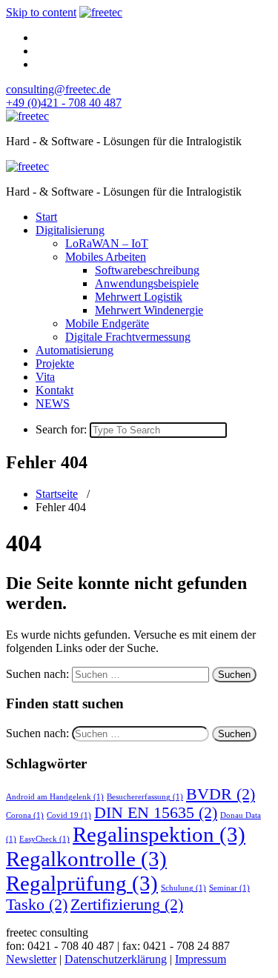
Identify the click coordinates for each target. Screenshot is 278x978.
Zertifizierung (126, 905)
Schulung (183, 888)
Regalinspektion (159, 834)
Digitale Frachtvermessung (128, 336)
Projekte (55, 363)
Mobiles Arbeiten (105, 256)
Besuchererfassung (145, 797)
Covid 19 (69, 815)
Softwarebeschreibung (147, 270)
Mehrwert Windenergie (149, 310)
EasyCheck (44, 839)
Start (46, 216)
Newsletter (31, 959)
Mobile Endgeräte (107, 323)
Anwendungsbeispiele (147, 283)
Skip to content (41, 12)
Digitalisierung (70, 230)
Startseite (57, 494)
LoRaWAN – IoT (106, 243)
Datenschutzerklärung (115, 959)
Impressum (200, 959)
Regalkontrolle (86, 859)
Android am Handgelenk (55, 797)
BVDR (220, 794)
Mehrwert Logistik (138, 296)
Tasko (36, 905)
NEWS (53, 403)
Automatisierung (74, 350)
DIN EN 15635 (155, 813)
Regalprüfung (82, 883)
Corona (25, 815)
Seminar (229, 888)
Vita (45, 376)
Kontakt (54, 390)
